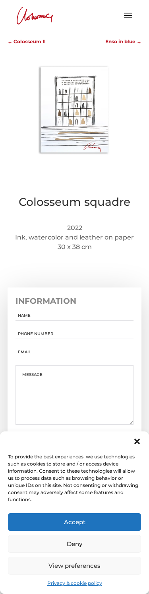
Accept (74, 522)
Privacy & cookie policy (74, 583)
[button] (137, 441)
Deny (74, 544)
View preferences (74, 565)
